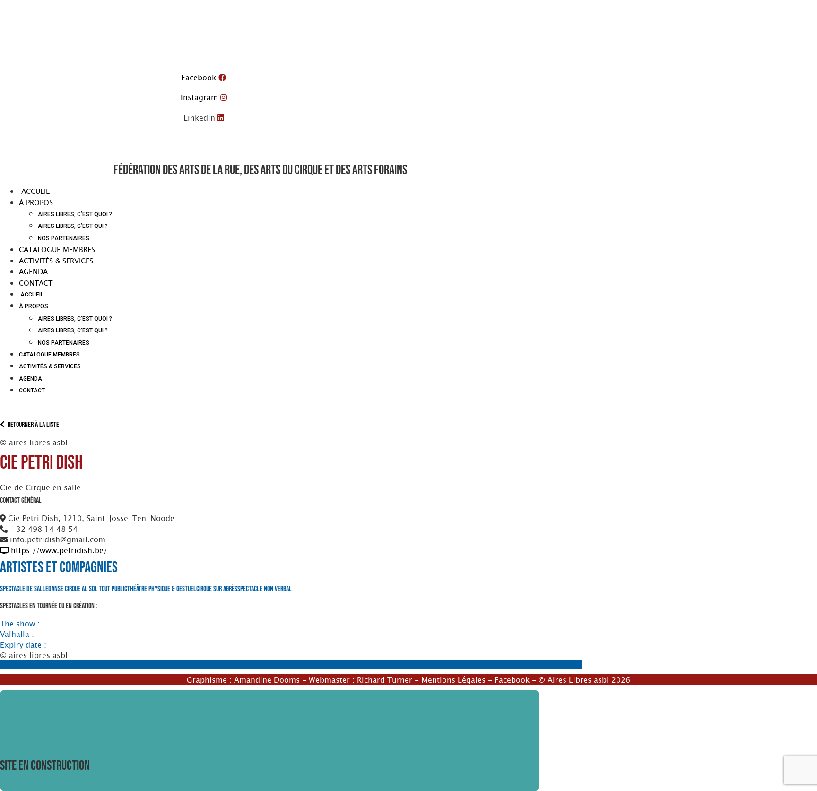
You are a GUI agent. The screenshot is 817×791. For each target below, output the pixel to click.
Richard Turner (384, 679)
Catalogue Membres (57, 249)
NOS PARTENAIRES (63, 238)
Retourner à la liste (32, 424)
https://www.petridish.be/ (58, 550)
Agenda (33, 271)
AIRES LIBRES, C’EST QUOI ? (75, 214)
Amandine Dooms (267, 679)
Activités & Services (56, 260)
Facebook (512, 679)
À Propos (36, 202)
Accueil (34, 191)
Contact (35, 282)
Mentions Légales (453, 679)
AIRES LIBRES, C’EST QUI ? (73, 226)
